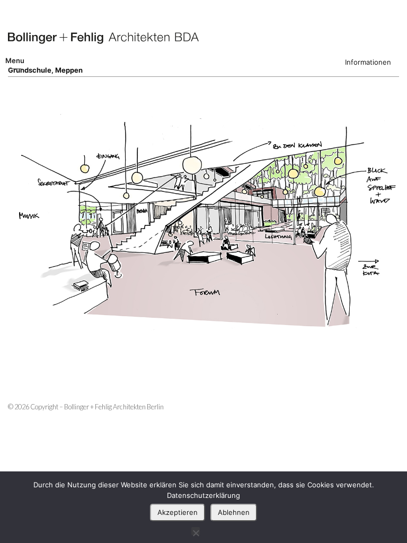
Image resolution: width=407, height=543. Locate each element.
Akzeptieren (177, 512)
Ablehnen (234, 512)
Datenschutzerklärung (203, 495)
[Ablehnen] (195, 531)
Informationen (368, 62)
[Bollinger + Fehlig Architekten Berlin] (103, 38)
